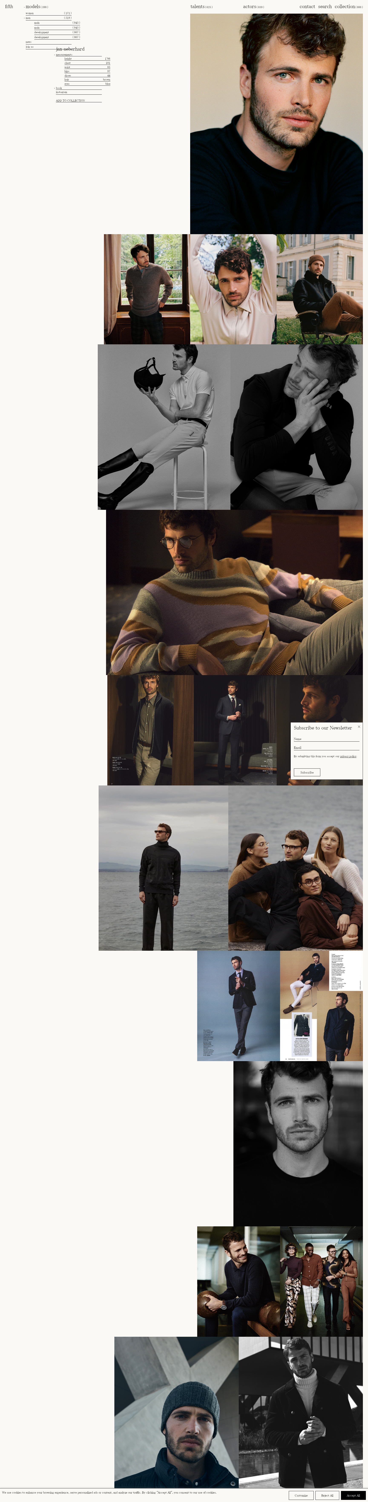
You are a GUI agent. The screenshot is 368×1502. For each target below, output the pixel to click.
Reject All (327, 1495)
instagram (61, 92)
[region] (184, 1495)
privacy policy (348, 756)
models (37, 6)
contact (307, 6)
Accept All (353, 1495)
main (57, 22)
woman (49, 13)
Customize (301, 1495)
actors (253, 6)
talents (202, 6)
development (57, 32)
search (325, 6)
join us (29, 46)
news (28, 41)
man (49, 17)
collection (349, 6)
